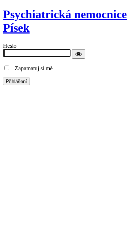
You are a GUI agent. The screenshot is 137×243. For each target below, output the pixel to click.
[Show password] (78, 54)
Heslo (9, 46)
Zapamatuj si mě (31, 68)
